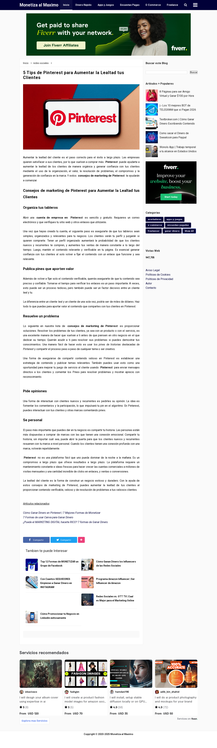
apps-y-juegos (174, 219)
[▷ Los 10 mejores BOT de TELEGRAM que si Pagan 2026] (152, 109)
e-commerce (155, 225)
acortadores (154, 219)
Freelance (172, 5)
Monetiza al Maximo (121, 734)
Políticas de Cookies (158, 274)
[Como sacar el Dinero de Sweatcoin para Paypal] (152, 137)
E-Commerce (153, 5)
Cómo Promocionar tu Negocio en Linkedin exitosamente (59, 616)
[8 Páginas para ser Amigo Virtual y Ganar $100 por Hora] (152, 95)
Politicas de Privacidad (159, 279)
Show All (189, 231)
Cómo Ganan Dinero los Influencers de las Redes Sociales (116, 563)
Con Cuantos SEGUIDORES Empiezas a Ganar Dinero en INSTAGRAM (56, 583)
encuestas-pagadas (178, 225)
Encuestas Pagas (130, 5)
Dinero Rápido (83, 5)
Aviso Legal (153, 270)
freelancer (154, 231)
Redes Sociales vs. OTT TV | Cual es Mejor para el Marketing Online (115, 598)
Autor (149, 283)
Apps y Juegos (106, 5)
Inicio (66, 5)
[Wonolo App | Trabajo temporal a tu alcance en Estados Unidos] (152, 150)
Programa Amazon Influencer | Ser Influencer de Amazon (115, 581)
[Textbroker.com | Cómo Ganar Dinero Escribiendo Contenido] (152, 123)
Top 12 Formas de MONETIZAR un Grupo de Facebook (59, 563)
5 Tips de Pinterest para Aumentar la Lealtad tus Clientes (73, 75)
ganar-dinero (172, 231)
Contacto (151, 287)
